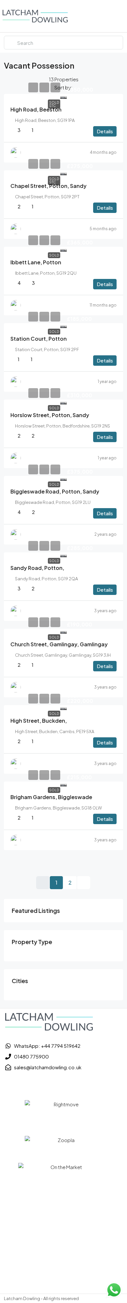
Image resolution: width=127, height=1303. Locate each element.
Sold (54, 255)
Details (105, 131)
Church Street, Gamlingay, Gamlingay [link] (59, 644)
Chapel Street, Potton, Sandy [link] (48, 185)
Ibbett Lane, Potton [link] (35, 262)
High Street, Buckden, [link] (38, 720)
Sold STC (54, 104)
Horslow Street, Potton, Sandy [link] (49, 415)
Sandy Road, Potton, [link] (37, 567)
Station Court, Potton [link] (38, 338)
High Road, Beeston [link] (36, 109)
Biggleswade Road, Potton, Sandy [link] (54, 491)
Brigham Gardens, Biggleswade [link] (51, 797)
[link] (63, 96)
